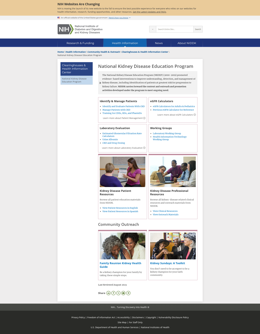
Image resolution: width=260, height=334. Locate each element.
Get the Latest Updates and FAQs (149, 11)
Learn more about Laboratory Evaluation (122, 147)
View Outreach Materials (165, 214)
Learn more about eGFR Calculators (175, 114)
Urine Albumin (110, 139)
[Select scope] (152, 29)
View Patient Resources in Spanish (120, 211)
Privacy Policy (78, 317)
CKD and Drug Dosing (113, 143)
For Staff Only (135, 322)
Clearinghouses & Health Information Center (75, 69)
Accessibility (123, 317)
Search (198, 29)
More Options (128, 293)
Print (108, 293)
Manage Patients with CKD (116, 109)
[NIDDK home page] (80, 29)
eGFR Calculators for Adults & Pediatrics (174, 106)
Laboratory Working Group (167, 133)
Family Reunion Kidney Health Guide (120, 264)
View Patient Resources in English (120, 208)
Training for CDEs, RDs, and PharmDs (122, 113)
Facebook (113, 293)
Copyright (151, 317)
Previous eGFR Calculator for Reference (173, 109)
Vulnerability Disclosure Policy (173, 317)
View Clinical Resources (165, 211)
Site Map (122, 322)
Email (123, 293)
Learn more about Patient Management (123, 118)
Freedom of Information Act (101, 317)
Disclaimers (138, 317)
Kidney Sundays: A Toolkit (167, 263)
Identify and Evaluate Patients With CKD (123, 106)
